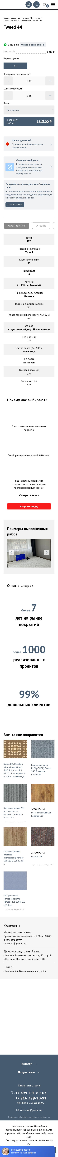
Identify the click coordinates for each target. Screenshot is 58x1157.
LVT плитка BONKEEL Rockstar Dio (41, 814)
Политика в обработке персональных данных (29, 1117)
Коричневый (25, 20)
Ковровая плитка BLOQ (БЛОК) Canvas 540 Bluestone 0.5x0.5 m (41, 770)
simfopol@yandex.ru (15, 943)
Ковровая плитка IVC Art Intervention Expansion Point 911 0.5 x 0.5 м (14, 813)
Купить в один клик (31, 44)
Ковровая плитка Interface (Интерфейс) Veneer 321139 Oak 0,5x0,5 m (14, 857)
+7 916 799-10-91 (31, 1098)
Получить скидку (29, 506)
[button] (11, 552)
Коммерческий (10, 20)
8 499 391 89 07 (13, 939)
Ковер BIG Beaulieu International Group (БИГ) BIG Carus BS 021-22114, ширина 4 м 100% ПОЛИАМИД (14, 770)
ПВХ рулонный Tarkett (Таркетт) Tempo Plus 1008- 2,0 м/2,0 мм (14, 900)
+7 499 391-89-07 (31, 1092)
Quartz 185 (36, 856)
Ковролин (35, 18)
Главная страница (12, 18)
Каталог (25, 18)
